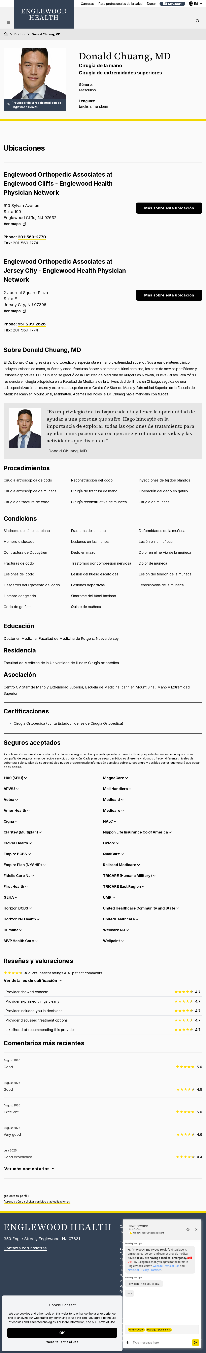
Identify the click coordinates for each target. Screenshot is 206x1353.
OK (62, 1333)
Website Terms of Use (62, 1342)
